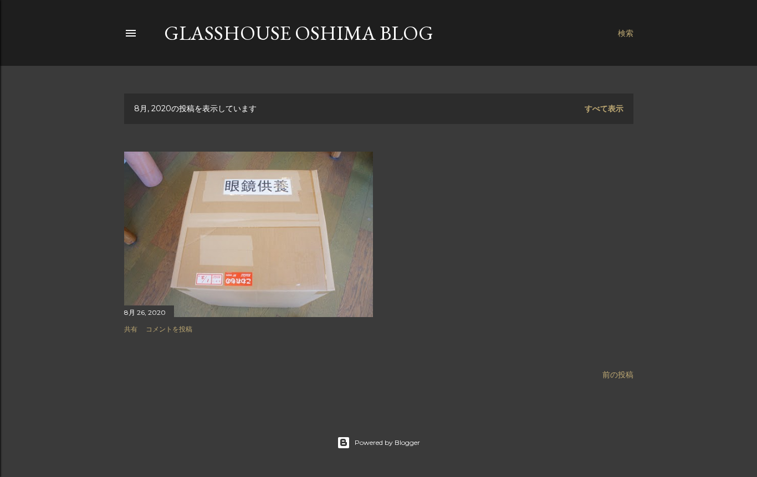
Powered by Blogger (387, 442)
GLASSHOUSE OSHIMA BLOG (298, 33)
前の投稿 (617, 375)
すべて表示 (604, 108)
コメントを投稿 (169, 329)
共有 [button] (130, 329)
